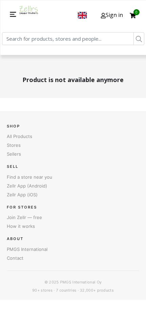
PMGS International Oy (81, 282)
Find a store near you (29, 177)
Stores (14, 145)
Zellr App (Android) (27, 186)
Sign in (114, 15)
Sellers (14, 154)
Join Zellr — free (24, 217)
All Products (19, 136)
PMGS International (27, 249)
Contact (15, 258)
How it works (21, 226)
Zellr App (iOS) (22, 194)
